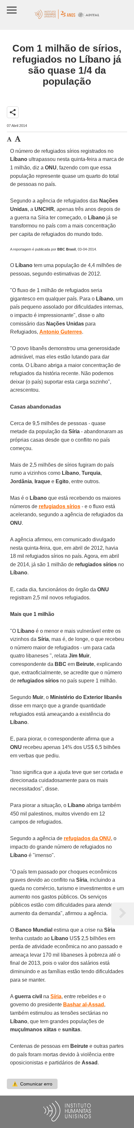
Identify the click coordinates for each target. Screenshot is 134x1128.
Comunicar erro (32, 1083)
